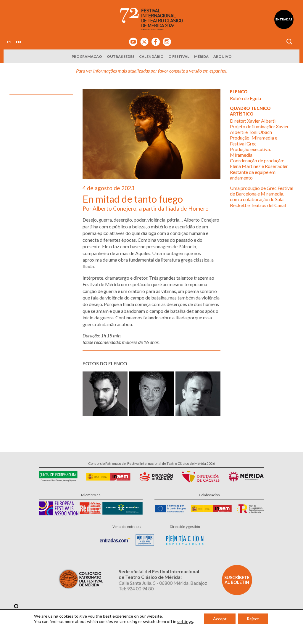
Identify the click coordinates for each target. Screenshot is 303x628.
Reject (253, 618)
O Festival (178, 56)
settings (185, 621)
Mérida (201, 56)
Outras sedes (120, 56)
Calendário (151, 56)
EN (18, 42)
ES (9, 42)
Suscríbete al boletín (236, 580)
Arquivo (222, 56)
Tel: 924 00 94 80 (136, 588)
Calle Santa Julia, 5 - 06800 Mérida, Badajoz (163, 583)
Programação (87, 56)
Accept (220, 618)
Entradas (283, 19)
